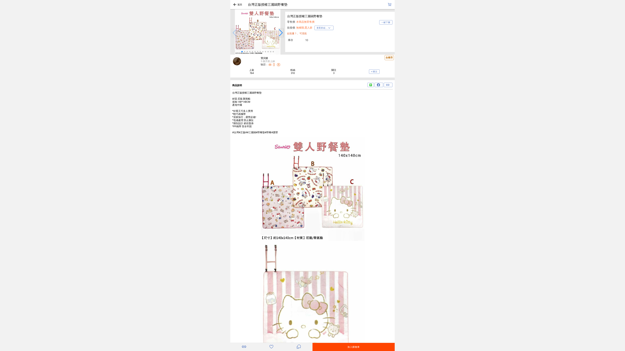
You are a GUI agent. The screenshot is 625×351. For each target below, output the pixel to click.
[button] (234, 32)
